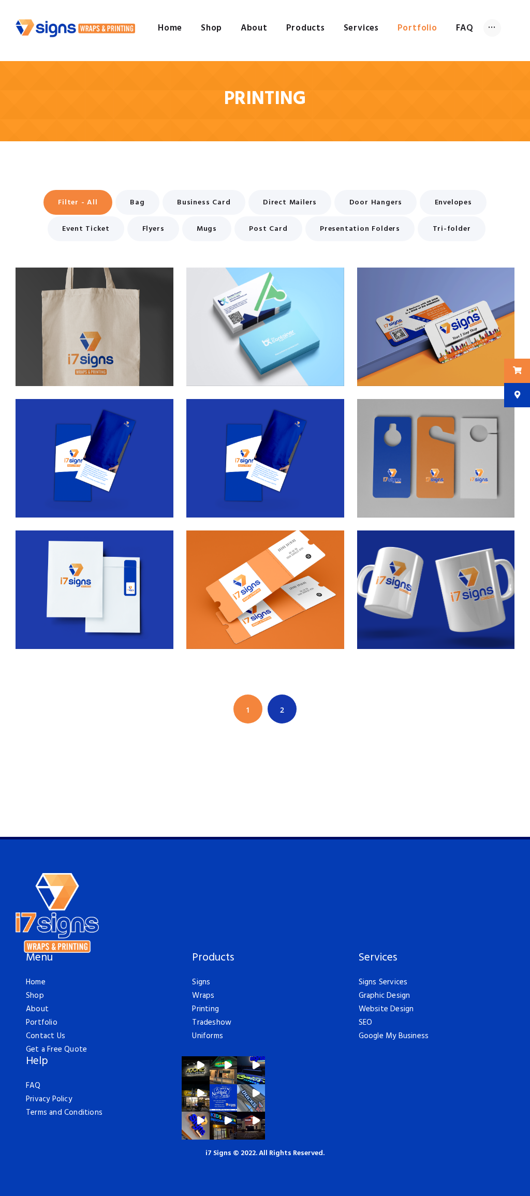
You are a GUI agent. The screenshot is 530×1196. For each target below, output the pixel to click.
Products (213, 958)
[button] (196, 1070)
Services (378, 958)
